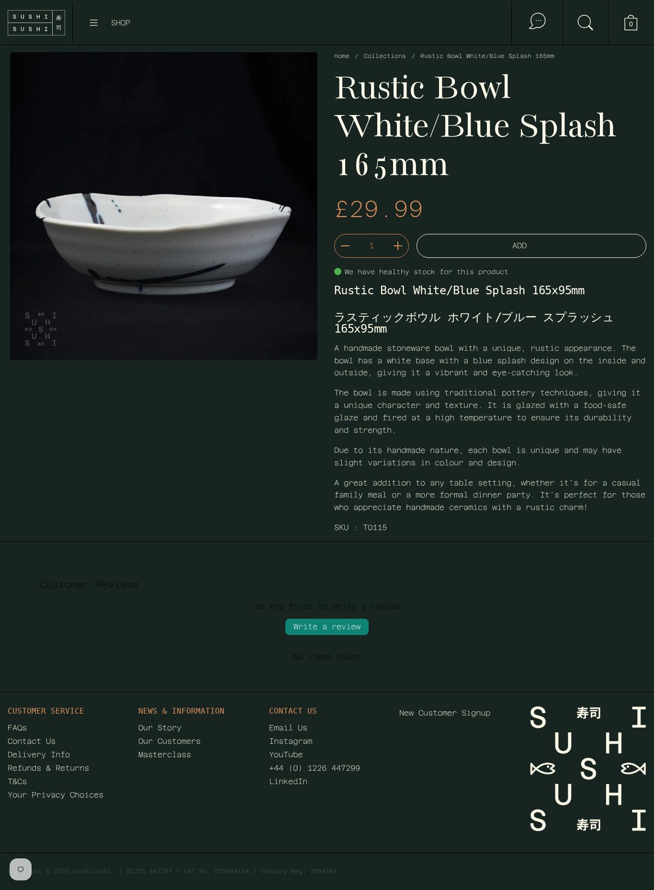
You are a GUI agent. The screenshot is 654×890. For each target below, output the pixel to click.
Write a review (327, 626)
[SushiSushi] (36, 22)
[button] (585, 22)
